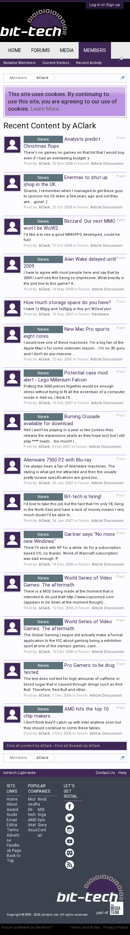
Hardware (100, 314)
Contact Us (105, 773)
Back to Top (13, 858)
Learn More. (45, 108)
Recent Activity (89, 63)
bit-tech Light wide (19, 773)
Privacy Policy (115, 927)
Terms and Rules (85, 927)
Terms (13, 830)
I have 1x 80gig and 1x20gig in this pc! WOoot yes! (67, 309)
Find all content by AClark (29, 746)
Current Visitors (55, 63)
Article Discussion (107, 163)
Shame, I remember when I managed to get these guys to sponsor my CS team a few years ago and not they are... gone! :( (73, 196)
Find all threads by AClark (77, 746)
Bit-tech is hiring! (69, 497)
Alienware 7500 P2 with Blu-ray (57, 460)
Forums (40, 50)
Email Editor (12, 822)
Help (122, 773)
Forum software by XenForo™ (27, 927)
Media (67, 50)
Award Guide (12, 812)
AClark (44, 163)
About (12, 804)
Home (14, 50)
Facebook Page (14, 848)
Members (95, 50)
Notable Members (19, 63)
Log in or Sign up (104, 5)
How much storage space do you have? (67, 302)
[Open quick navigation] (122, 78)
